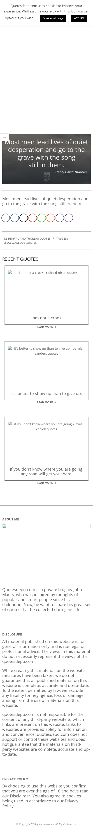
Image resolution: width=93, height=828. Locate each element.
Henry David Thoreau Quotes (29, 239)
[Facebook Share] (14, 218)
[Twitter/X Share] (23, 218)
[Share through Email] (5, 218)
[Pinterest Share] (32, 218)
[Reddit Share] (50, 218)
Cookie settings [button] (52, 18)
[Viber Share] (69, 218)
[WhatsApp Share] (41, 218)
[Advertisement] (46, 78)
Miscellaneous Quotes (20, 243)
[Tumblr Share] (60, 218)
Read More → (46, 327)
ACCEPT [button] (79, 18)
